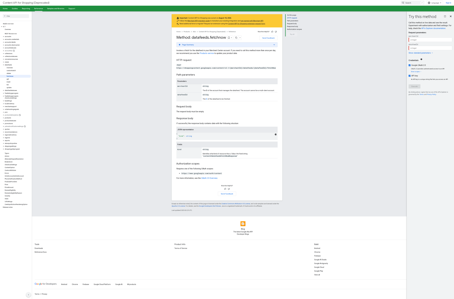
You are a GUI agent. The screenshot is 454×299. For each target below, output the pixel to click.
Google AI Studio (320, 260)
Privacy (44, 294)
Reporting (26, 8)
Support (72, 8)
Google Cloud (319, 267)
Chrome (317, 252)
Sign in (448, 3)
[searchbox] (16, 16)
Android (317, 248)
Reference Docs (41, 252)
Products (187, 32)
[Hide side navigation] (28, 294)
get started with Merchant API (252, 21)
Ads (194, 32)
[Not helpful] (276, 31)
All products (131, 284)
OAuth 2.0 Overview (209, 178)
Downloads (39, 248)
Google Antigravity (321, 263)
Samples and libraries (55, 8)
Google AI (118, 284)
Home (5, 8)
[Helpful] (272, 31)
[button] (15, 26)
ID (206, 99)
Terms (37, 294)
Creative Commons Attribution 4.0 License (236, 204)
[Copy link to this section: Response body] (195, 118)
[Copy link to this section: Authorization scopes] (201, 163)
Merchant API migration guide (199, 21)
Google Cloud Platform (102, 284)
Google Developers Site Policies (210, 206)
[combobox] (412, 3)
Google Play (318, 271)
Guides (15, 8)
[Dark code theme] (276, 134)
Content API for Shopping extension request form (246, 24)
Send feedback (268, 38)
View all (317, 275)
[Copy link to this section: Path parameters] (197, 75)
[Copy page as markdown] (236, 38)
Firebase (317, 256)
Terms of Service (180, 248)
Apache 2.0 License (178, 206)
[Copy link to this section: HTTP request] (193, 60)
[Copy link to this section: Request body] (194, 106)
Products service (207, 53)
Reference (38, 8)
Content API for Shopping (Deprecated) (26, 2)
